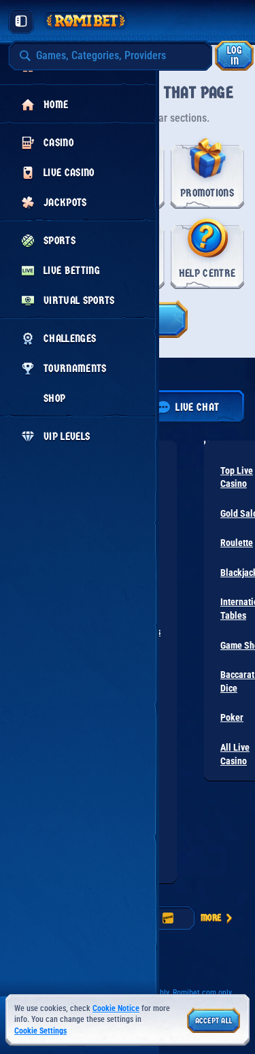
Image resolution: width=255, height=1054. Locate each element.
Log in (234, 55)
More (211, 917)
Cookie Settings (40, 1031)
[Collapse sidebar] (21, 21)
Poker (231, 717)
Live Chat (197, 407)
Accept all (214, 1020)
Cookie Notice (115, 1008)
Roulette (236, 542)
